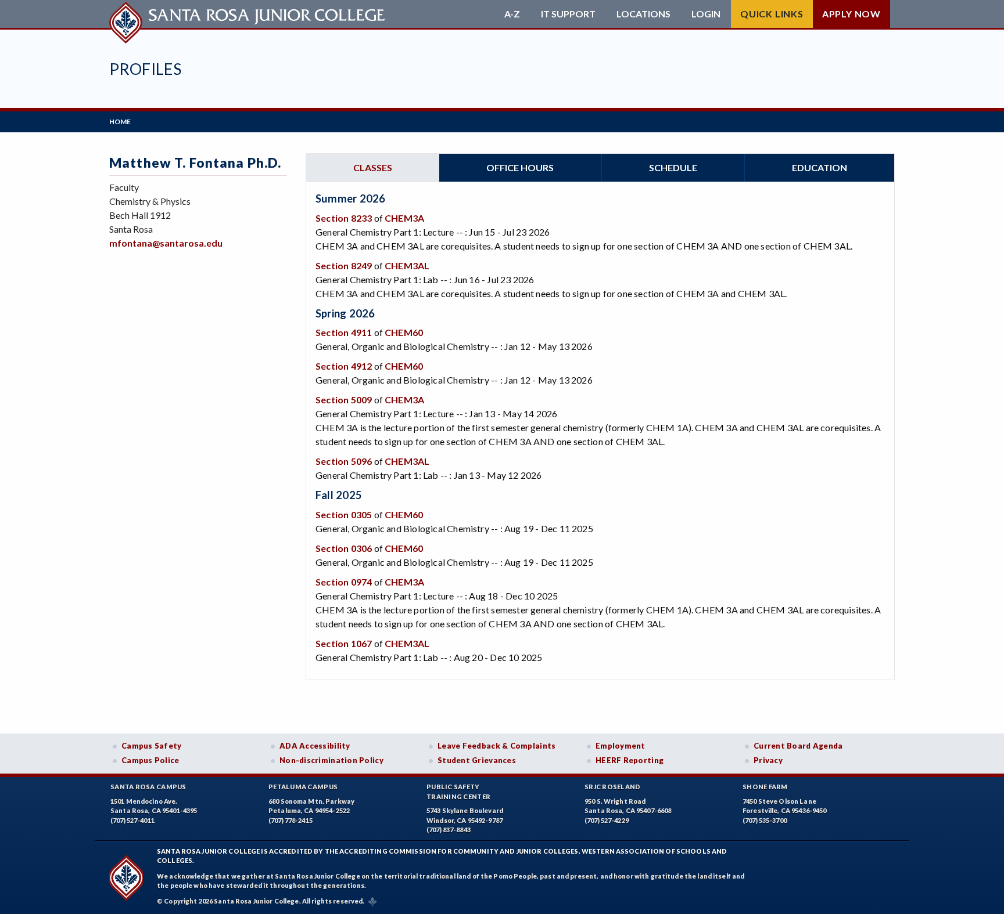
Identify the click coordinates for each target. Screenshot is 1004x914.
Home (120, 121)
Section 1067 (343, 643)
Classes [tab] (372, 167)
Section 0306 (343, 548)
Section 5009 (343, 399)
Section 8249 (343, 265)
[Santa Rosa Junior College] (248, 14)
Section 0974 (343, 581)
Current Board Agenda (798, 745)
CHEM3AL (407, 265)
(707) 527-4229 (607, 820)
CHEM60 (404, 332)
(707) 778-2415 (290, 820)
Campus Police (150, 760)
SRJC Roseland (613, 786)
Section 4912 (343, 365)
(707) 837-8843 (448, 829)
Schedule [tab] (673, 167)
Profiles (145, 68)
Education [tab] (819, 167)
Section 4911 (343, 332)
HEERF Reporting (630, 760)
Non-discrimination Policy (331, 760)
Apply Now (851, 13)
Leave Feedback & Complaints (496, 745)
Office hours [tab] (520, 167)
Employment (621, 745)
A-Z (512, 14)
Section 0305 (343, 514)
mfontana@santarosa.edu (166, 242)
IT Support (568, 14)
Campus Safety (151, 745)
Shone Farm (765, 786)
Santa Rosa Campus (148, 786)
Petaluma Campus (303, 786)
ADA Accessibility (314, 745)
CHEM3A (404, 217)
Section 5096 (343, 461)
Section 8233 (343, 217)
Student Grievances (477, 760)
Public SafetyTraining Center (458, 791)
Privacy (768, 760)
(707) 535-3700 (765, 820)
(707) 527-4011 (132, 820)
